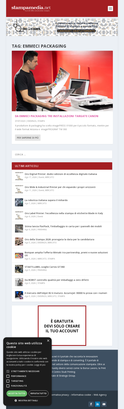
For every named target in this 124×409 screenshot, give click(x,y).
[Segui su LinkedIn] (97, 404)
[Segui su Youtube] (104, 404)
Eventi (41, 177)
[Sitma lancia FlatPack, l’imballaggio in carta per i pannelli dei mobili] (19, 228)
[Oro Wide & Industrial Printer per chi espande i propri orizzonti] (19, 189)
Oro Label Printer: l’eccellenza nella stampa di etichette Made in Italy (64, 213)
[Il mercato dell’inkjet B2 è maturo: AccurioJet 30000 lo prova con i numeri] (19, 295)
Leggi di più (39, 364)
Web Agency (100, 394)
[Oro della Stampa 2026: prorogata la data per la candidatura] (19, 242)
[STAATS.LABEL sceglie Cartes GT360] (19, 269)
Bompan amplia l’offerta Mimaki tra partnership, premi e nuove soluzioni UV (66, 254)
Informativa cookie (81, 394)
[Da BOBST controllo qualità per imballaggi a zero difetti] (19, 282)
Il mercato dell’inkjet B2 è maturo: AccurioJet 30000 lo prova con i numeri (66, 293)
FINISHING (42, 229)
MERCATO (49, 177)
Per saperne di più (28, 137)
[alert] (27, 371)
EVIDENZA (31, 121)
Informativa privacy (59, 394)
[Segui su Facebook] (91, 404)
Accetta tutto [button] (16, 393)
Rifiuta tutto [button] (38, 393)
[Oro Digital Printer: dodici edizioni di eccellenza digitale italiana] (19, 176)
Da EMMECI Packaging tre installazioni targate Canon (56, 116)
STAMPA (41, 121)
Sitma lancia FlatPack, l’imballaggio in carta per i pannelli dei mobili (63, 226)
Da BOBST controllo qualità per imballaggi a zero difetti (57, 279)
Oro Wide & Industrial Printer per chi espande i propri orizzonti (60, 187)
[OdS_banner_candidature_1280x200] (62, 35)
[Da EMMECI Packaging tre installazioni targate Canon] (62, 81)
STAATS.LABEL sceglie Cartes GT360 (45, 266)
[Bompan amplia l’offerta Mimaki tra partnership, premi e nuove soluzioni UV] (19, 255)
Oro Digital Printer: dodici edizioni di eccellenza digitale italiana (61, 174)
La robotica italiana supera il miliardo (46, 200)
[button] (27, 401)
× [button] (48, 341)
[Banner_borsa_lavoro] (62, 345)
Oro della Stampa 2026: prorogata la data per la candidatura (59, 239)
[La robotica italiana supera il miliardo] (19, 202)
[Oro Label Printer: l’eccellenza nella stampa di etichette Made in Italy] (19, 215)
